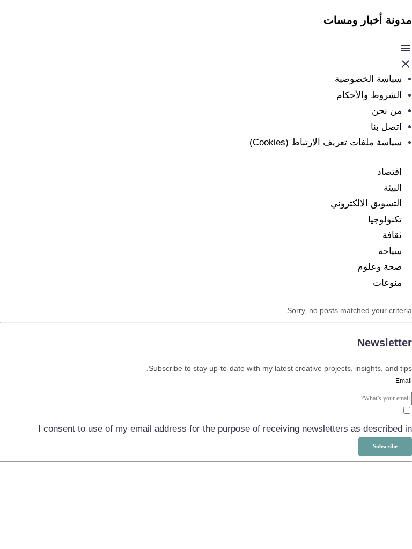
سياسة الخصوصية (368, 79)
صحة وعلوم (379, 267)
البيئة (393, 188)
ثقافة (392, 235)
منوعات (387, 283)
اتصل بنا (386, 127)
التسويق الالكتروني (366, 203)
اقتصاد (389, 172)
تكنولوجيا (385, 219)
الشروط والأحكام (369, 95)
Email (403, 380)
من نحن (387, 111)
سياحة (390, 251)
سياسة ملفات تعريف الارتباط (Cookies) (325, 142)
